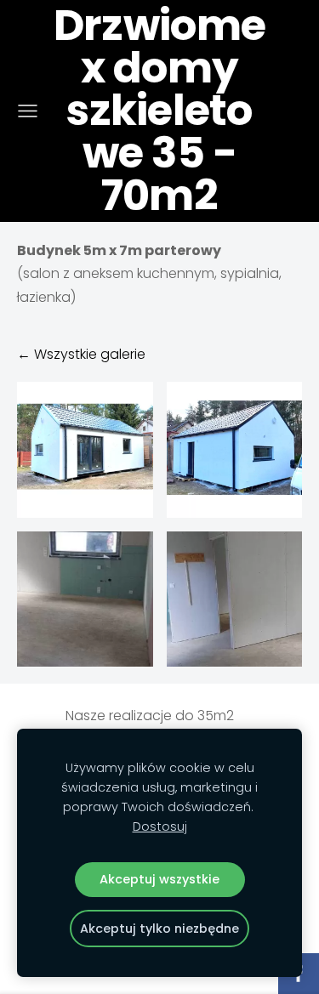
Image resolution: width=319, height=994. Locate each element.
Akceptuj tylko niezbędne (159, 928)
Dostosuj (160, 826)
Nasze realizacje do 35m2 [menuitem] (150, 715)
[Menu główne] (27, 111)
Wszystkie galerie (89, 354)
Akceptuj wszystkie (159, 879)
